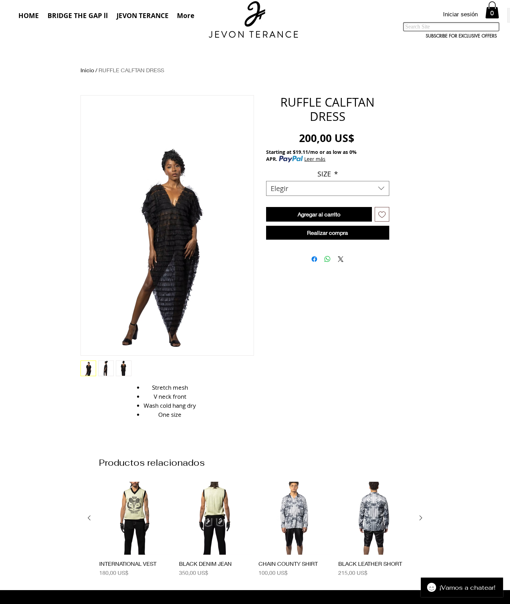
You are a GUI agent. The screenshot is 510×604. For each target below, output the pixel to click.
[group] (255, 533)
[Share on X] (341, 259)
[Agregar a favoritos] (382, 214)
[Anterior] (89, 518)
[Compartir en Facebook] (314, 259)
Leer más (314, 159)
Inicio (87, 70)
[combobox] (327, 188)
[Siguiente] (421, 518)
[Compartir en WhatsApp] (327, 259)
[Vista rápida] (135, 518)
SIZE (327, 173)
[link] (492, 9)
